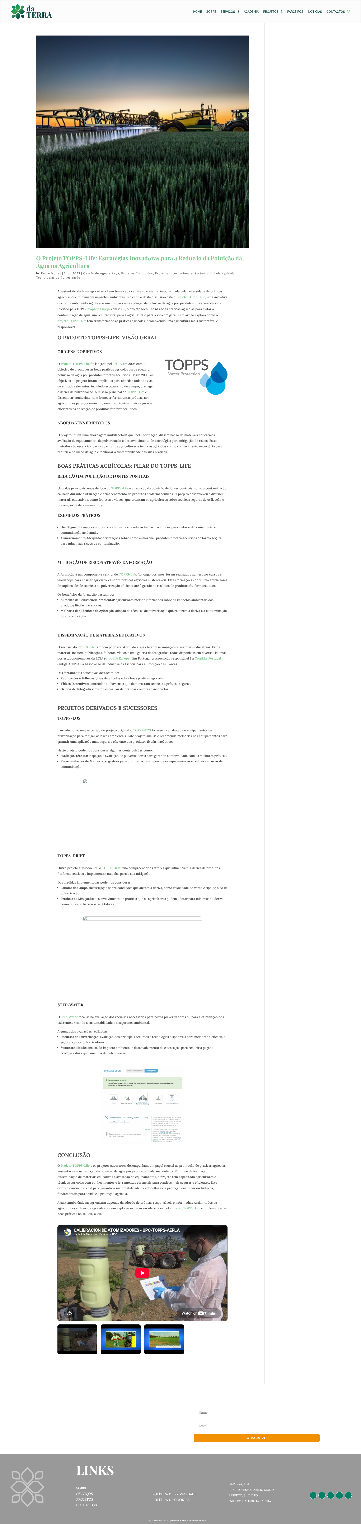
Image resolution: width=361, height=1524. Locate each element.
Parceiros (295, 11)
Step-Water (69, 1017)
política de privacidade (174, 1494)
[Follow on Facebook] (330, 1495)
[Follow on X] (339, 1495)
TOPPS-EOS (142, 730)
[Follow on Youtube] (348, 1495)
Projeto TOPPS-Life (190, 297)
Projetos (270, 11)
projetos (84, 1499)
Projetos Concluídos (137, 273)
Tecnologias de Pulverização (58, 277)
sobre (81, 1488)
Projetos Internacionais (173, 273)
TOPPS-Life (135, 392)
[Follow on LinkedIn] (313, 1495)
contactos (86, 1505)
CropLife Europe (98, 309)
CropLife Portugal (208, 658)
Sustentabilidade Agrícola (214, 273)
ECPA (118, 364)
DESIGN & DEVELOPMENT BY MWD (189, 1520)
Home (197, 11)
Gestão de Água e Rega (101, 273)
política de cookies (170, 1500)
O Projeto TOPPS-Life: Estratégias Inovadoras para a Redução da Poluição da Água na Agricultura (139, 261)
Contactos (336, 11)
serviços (84, 1494)
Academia (251, 11)
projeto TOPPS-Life (71, 321)
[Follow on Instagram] (321, 1495)
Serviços (228, 11)
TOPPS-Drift (111, 868)
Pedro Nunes (51, 273)
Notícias (315, 11)
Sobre (211, 11)
